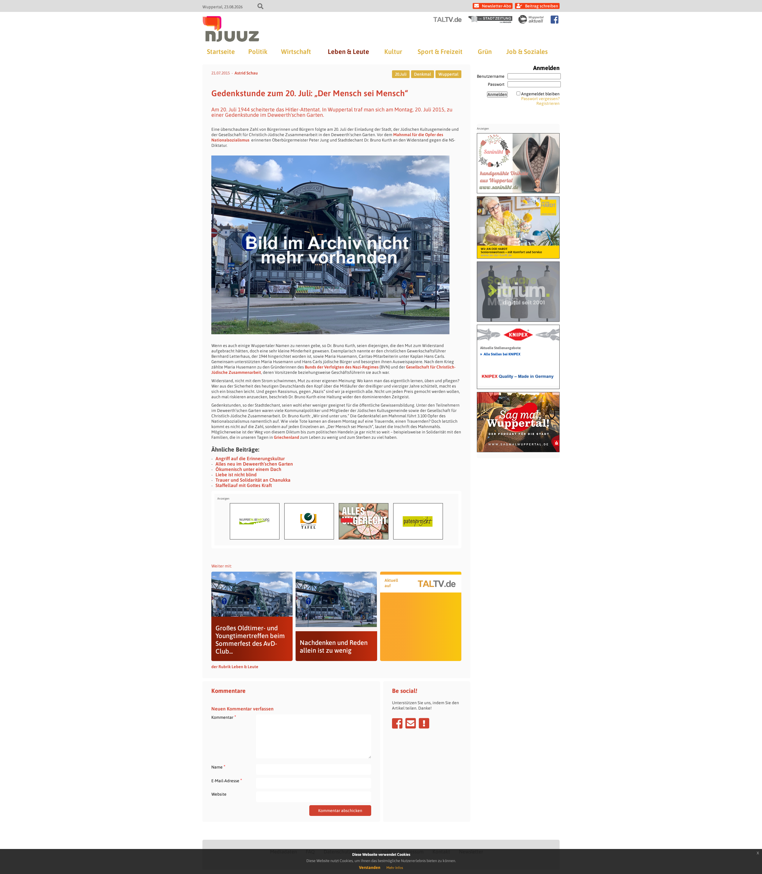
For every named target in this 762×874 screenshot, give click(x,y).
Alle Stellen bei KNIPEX (500, 354)
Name (218, 767)
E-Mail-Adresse (226, 780)
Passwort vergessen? (540, 98)
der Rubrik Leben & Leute (234, 666)
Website (219, 794)
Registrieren (548, 103)
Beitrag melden (424, 723)
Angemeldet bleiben (540, 93)
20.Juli (401, 74)
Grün (485, 51)
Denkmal (422, 74)
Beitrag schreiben (541, 6)
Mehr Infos (394, 868)
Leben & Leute (348, 51)
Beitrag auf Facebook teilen (397, 723)
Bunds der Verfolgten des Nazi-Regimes (342, 367)
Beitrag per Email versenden (410, 723)
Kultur (393, 51)
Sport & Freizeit (440, 51)
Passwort (496, 84)
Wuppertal (448, 74)
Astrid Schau (246, 73)
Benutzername (491, 76)
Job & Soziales (527, 51)
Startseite (221, 51)
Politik (257, 51)
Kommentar (223, 717)
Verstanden (369, 867)
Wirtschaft (296, 51)
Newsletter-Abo (496, 6)
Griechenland (286, 437)
